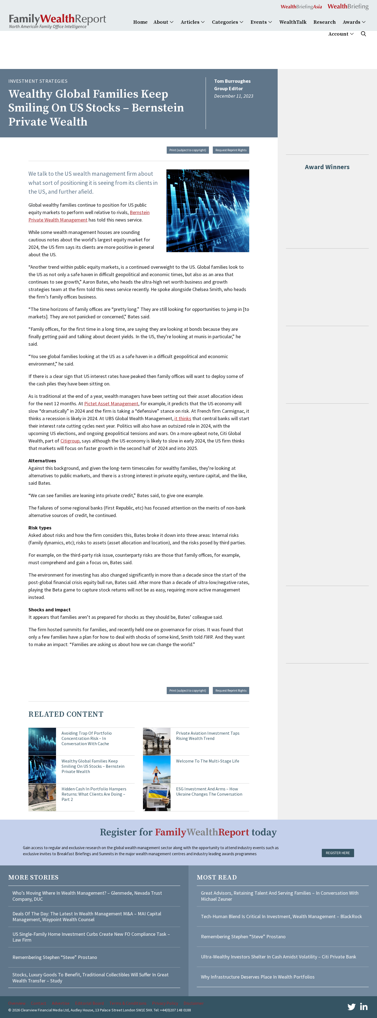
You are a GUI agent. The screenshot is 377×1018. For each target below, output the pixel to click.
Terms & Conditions (128, 1003)
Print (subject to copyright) (187, 150)
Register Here (338, 853)
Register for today (188, 832)
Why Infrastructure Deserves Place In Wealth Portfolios (258, 977)
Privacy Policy (165, 1003)
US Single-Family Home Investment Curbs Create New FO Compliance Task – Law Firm (91, 937)
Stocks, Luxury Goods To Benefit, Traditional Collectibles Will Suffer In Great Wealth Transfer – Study (90, 977)
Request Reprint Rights (231, 150)
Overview (16, 1003)
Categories (225, 22)
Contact (38, 1003)
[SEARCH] (363, 34)
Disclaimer (194, 1003)
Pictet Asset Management (111, 403)
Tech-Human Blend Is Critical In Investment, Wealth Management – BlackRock (281, 916)
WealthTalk (293, 22)
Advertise (61, 1003)
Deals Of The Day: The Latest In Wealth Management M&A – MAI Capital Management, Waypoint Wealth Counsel (86, 916)
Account (339, 34)
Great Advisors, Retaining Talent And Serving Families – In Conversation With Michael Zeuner (280, 896)
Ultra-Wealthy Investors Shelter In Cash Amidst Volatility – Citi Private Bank (278, 956)
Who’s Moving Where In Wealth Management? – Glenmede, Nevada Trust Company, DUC (87, 896)
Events (259, 22)
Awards (352, 22)
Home (140, 22)
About (161, 22)
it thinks (182, 418)
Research (325, 22)
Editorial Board (89, 1003)
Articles (191, 22)
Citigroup (69, 441)
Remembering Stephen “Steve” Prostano (54, 957)
